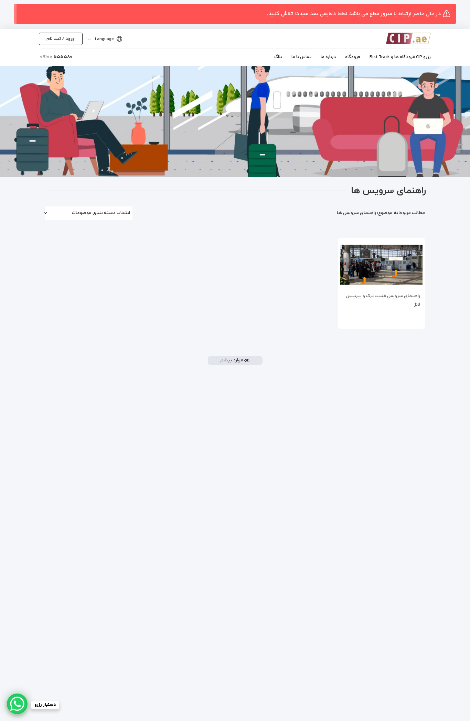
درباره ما (328, 57)
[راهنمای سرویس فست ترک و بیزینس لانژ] (381, 265)
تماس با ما (301, 57)
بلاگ (278, 57)
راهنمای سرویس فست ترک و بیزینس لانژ (383, 300)
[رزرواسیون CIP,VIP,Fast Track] (398, 38)
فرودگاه (352, 57)
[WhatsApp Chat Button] (17, 704)
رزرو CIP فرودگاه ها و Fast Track (400, 57)
